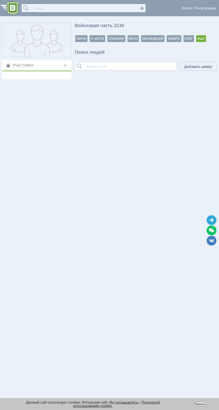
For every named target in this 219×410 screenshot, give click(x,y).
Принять (200, 404)
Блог (189, 38)
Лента (81, 38)
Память (174, 38)
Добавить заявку (198, 66)
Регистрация (205, 8)
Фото (133, 38)
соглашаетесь (126, 402)
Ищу (201, 38)
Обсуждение (152, 38)
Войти (187, 8)
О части (97, 38)
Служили (116, 38)
